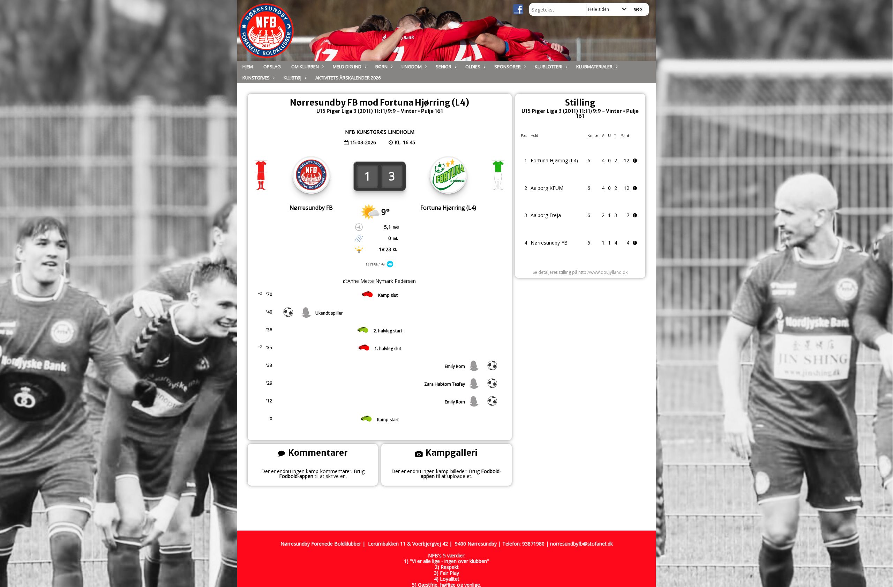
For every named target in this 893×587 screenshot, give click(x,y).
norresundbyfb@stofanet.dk (581, 543)
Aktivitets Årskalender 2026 (348, 78)
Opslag (272, 66)
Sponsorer (507, 66)
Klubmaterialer (594, 66)
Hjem (247, 66)
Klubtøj (292, 78)
